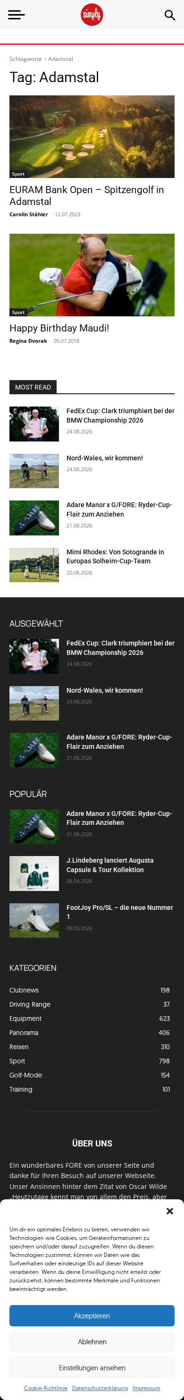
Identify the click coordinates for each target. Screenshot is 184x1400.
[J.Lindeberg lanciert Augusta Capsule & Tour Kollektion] (34, 873)
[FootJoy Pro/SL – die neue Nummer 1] (34, 920)
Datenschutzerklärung (100, 1388)
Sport (18, 173)
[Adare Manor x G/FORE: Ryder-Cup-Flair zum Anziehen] (34, 518)
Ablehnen (92, 1341)
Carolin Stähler (28, 214)
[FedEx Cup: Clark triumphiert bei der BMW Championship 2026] (34, 424)
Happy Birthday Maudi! (59, 328)
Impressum (146, 1388)
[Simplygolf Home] (92, 14)
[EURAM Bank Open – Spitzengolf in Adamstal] (92, 136)
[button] (170, 1211)
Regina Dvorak (28, 340)
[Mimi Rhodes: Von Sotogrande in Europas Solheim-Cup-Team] (34, 565)
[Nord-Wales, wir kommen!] (34, 471)
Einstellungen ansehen (92, 1367)
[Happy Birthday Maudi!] (92, 275)
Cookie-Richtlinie (45, 1388)
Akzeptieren (92, 1315)
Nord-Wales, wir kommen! (105, 458)
